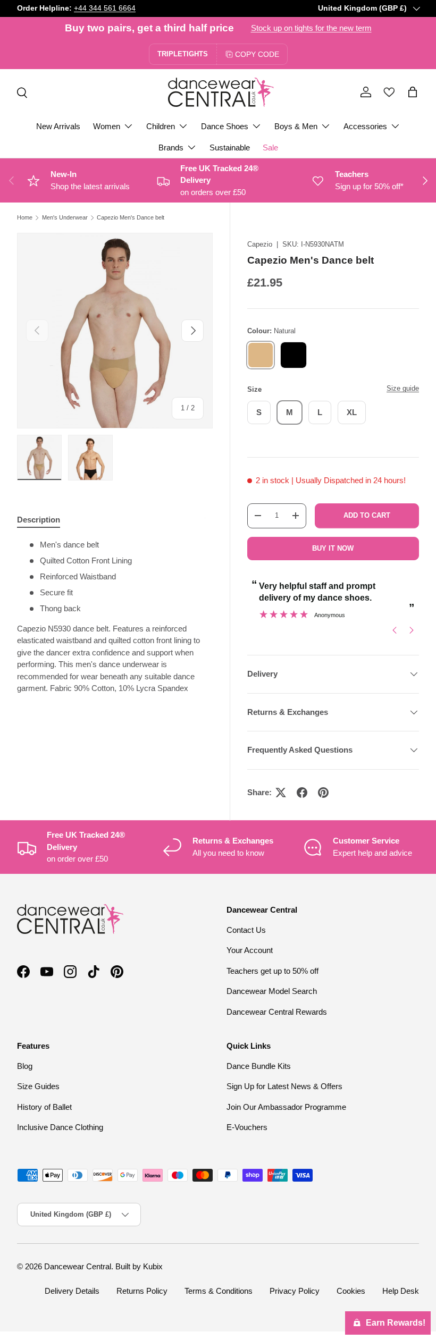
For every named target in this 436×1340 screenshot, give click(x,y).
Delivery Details (72, 1290)
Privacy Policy (295, 1290)
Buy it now (333, 548)
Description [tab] (38, 519)
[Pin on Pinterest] (323, 792)
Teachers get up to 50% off (272, 970)
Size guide (403, 388)
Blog (24, 1066)
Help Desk (400, 1290)
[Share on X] (280, 792)
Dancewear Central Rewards (277, 1011)
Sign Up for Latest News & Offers (284, 1086)
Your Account (250, 950)
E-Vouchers (247, 1127)
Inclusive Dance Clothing (60, 1127)
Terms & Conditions (219, 1290)
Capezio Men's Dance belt (130, 218)
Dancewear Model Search (272, 991)
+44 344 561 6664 (105, 8)
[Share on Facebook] (302, 792)
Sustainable (229, 147)
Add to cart (366, 515)
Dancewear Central (77, 1266)
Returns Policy (141, 1290)
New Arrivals (58, 126)
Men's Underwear (65, 218)
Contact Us (246, 929)
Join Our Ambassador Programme (286, 1106)
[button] (412, 92)
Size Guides (38, 1086)
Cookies (351, 1290)
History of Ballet (44, 1106)
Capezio (259, 244)
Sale (270, 147)
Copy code (257, 54)
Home (24, 218)
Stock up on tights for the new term (311, 27)
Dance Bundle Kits (259, 1066)
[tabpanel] (115, 617)
